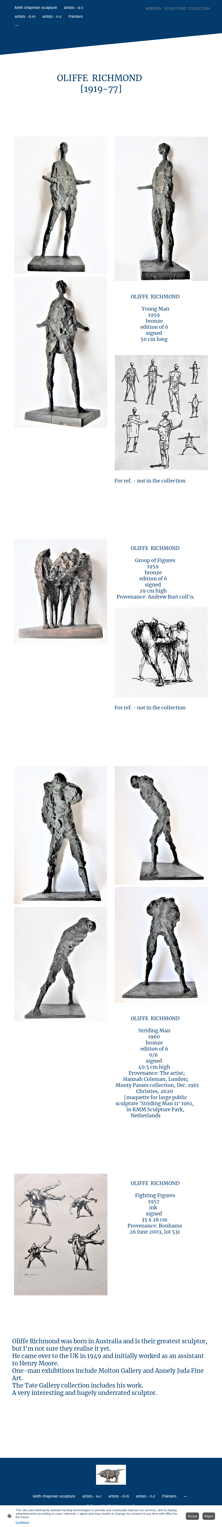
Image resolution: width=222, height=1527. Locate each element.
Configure (22, 1522)
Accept (192, 1516)
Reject (208, 1516)
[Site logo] (111, 1475)
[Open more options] (16, 25)
